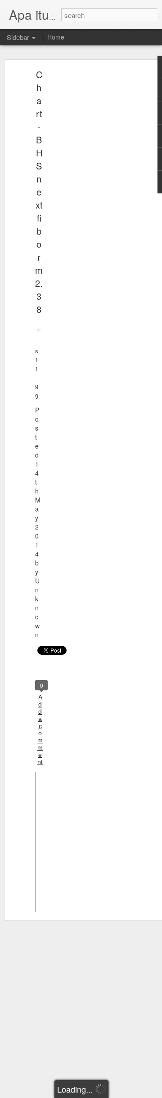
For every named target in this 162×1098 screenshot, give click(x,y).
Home (55, 36)
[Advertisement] (85, 214)
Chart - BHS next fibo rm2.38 (39, 192)
